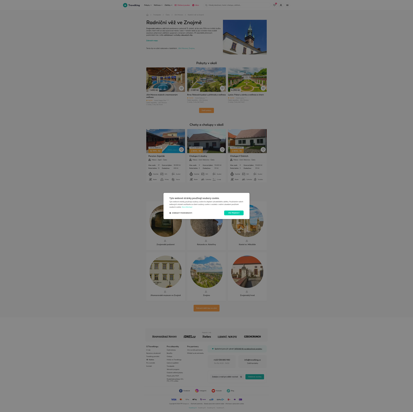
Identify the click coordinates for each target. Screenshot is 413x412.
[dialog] (206, 206)
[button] (180, 213)
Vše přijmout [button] (234, 213)
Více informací (187, 207)
